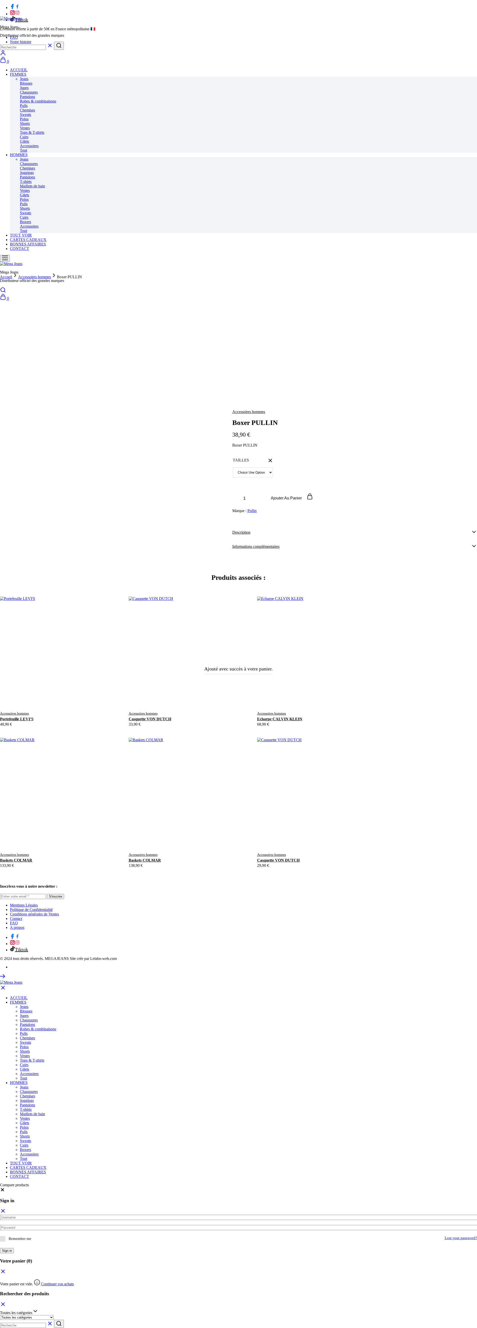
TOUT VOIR (21, 235)
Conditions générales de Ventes (34, 914)
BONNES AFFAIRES (28, 244)
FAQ (14, 923)
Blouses (26, 83)
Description (241, 532)
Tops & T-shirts (32, 132)
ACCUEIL (19, 70)
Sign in (7, 1251)
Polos (24, 119)
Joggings (27, 173)
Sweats (25, 114)
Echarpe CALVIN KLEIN (279, 719)
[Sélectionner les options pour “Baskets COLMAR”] (54, 840)
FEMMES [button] (18, 74)
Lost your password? (461, 1238)
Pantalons (27, 97)
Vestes (25, 128)
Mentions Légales (24, 905)
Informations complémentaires (255, 546)
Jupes (24, 88)
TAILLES (241, 460)
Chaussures (29, 92)
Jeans (24, 79)
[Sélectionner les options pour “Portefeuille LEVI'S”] (54, 699)
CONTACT (19, 248)
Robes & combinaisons (38, 101)
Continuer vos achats (57, 1284)
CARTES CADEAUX (28, 240)
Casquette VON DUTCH (150, 719)
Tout (23, 150)
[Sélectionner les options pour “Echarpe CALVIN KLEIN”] (312, 699)
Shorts (25, 123)
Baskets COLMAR (16, 860)
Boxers (25, 222)
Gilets (24, 141)
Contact (16, 918)
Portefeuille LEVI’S (17, 719)
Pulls (24, 106)
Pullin (252, 511)
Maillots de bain (32, 186)
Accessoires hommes (248, 412)
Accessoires (29, 146)
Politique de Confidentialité (31, 910)
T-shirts (26, 181)
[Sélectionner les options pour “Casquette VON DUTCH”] (183, 699)
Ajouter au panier (287, 498)
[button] (2, 1191)
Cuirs (24, 137)
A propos (17, 927)
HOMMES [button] (19, 155)
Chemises (27, 110)
